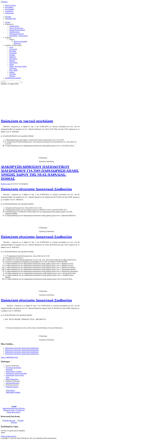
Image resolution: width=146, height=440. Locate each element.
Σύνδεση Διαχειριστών (8, 436)
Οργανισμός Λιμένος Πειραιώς (16, 373)
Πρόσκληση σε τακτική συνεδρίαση (27, 121)
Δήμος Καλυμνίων (12, 379)
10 (13, 357)
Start (2, 357)
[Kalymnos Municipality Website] (14, 397)
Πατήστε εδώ (5, 184)
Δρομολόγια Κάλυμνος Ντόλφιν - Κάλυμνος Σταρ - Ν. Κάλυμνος (14, 409)
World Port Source (12, 387)
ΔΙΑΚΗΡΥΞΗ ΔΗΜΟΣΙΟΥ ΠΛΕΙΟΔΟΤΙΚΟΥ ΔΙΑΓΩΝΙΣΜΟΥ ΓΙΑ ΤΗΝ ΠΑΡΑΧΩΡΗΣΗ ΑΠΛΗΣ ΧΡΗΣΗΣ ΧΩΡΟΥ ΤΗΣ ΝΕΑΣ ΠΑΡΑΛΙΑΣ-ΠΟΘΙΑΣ (40, 172)
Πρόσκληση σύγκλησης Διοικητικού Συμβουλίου (36, 189)
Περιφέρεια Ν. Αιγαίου (14, 371)
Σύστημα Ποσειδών (12, 383)
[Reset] (22, 82)
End (16, 357)
